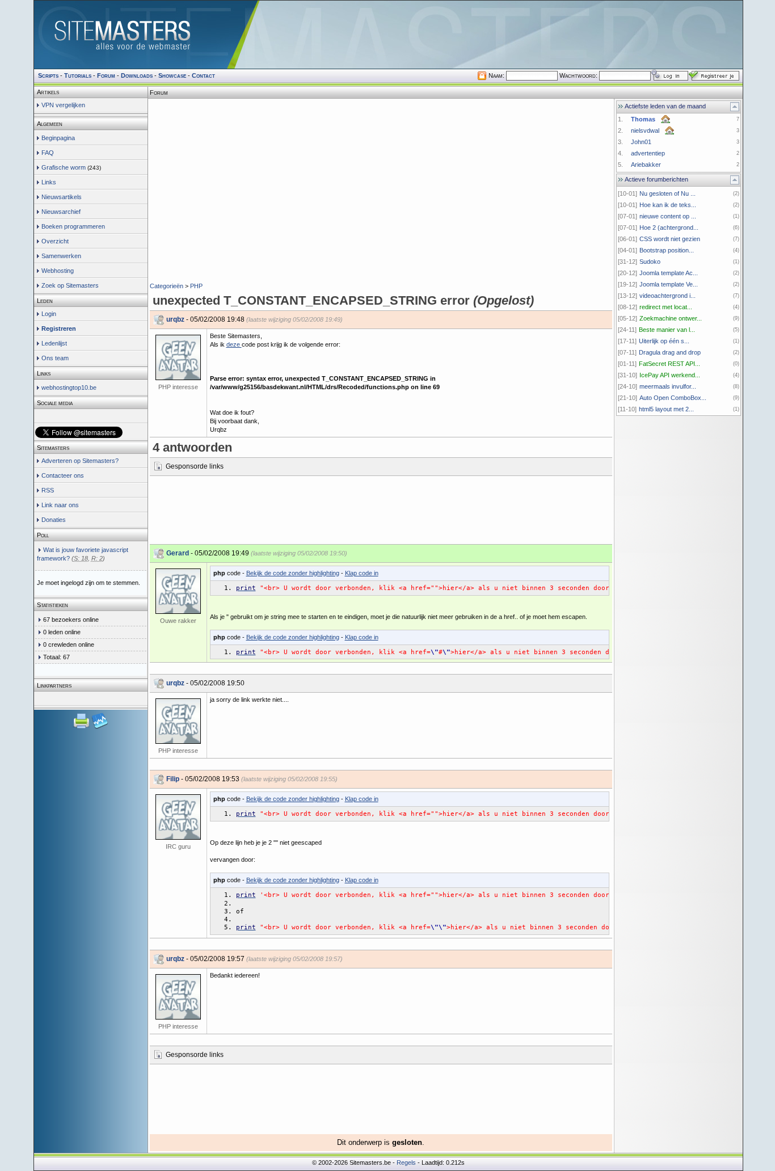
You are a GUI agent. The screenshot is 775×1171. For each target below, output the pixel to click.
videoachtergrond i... (667, 295)
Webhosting (57, 270)
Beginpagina (58, 137)
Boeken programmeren (73, 226)
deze (234, 344)
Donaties (53, 519)
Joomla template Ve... (668, 284)
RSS (47, 490)
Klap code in (361, 573)
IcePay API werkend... (669, 375)
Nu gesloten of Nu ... (667, 193)
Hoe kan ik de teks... (667, 204)
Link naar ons (60, 505)
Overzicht (55, 241)
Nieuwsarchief (61, 211)
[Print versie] (82, 727)
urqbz (175, 319)
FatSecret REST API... (669, 363)
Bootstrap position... (666, 250)
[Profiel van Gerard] (178, 591)
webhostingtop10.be (68, 387)
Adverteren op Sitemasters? (80, 460)
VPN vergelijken (63, 105)
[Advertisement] (380, 116)
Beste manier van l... (667, 329)
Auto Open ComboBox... (672, 397)
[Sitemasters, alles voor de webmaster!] (388, 35)
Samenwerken (61, 255)
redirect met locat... (665, 307)
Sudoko (649, 261)
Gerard (177, 553)
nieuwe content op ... (667, 216)
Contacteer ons (62, 475)
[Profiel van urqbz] (178, 357)
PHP (196, 286)
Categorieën (166, 286)
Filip (172, 779)
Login (48, 313)
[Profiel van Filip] (178, 817)
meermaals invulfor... (667, 386)
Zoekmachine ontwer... (670, 318)
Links (48, 182)
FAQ (47, 152)
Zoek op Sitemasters (70, 285)
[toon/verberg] (734, 106)
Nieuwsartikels (61, 196)
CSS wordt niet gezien (669, 238)
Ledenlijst (54, 343)
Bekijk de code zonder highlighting (292, 573)
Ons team (55, 358)
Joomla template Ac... (668, 272)
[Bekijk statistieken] (99, 727)
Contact (203, 75)
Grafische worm (63, 167)
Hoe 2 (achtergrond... (668, 227)
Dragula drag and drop (670, 352)
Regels (406, 1162)
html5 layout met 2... (666, 409)
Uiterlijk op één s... (664, 341)
